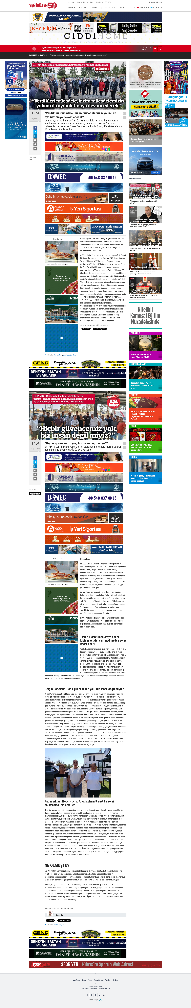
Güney (134, 457)
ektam (56, 925)
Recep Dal (59, 915)
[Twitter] (35, 132)
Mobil (84, 2)
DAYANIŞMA (107, 2)
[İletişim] (155, 48)
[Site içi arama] (160, 48)
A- (125, 117)
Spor (133, 426)
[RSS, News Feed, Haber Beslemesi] (96, 995)
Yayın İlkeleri (98, 980)
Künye (90, 980)
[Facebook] (35, 128)
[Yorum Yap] (35, 148)
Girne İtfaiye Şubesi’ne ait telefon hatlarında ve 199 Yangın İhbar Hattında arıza (71, 49)
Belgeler (98, 2)
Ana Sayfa (71, 2)
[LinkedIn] (35, 136)
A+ (124, 113)
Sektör (134, 395)
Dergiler (135, 333)
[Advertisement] (16, 156)
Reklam (91, 2)
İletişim (115, 980)
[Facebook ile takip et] (87, 995)
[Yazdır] (35, 144)
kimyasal (61, 925)
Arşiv (84, 980)
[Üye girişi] (100, 995)
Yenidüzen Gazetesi (69, 355)
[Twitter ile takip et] (91, 995)
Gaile (78, 2)
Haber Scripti (93, 1000)
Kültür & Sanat (138, 364)
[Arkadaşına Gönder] (35, 140)
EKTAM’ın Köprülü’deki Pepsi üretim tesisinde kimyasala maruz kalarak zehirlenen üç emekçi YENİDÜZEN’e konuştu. (83, 448)
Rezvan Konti (58, 355)
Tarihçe (108, 980)
